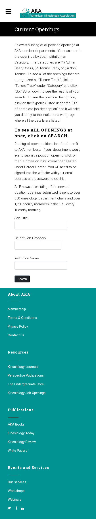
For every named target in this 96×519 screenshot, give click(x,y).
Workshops (16, 491)
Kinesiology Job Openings (27, 393)
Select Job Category (30, 238)
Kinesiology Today (21, 433)
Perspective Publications (26, 375)
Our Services (17, 482)
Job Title (21, 218)
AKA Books (16, 424)
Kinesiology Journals (23, 367)
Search (22, 279)
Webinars (14, 500)
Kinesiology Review (22, 442)
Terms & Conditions (22, 318)
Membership (17, 309)
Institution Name (27, 258)
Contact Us (16, 335)
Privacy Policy (18, 326)
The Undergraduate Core (26, 384)
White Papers (17, 451)
